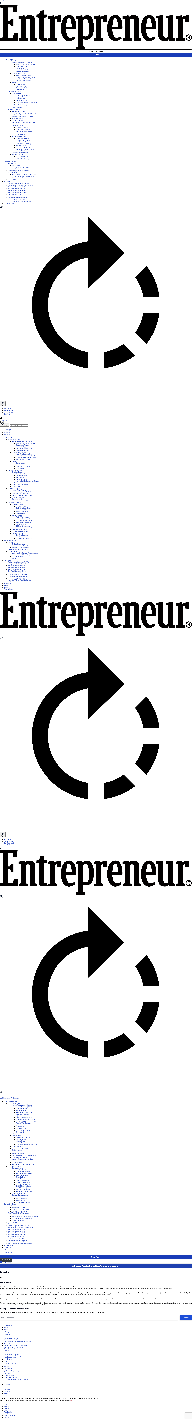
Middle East (8, 1414)
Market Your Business (19, 136)
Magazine (7, 1333)
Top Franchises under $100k (17, 190)
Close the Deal (20, 135)
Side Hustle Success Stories (20, 169)
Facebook (7, 1384)
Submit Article (8, 410)
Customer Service (17, 120)
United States (8, 1405)
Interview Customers (22, 72)
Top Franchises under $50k (16, 189)
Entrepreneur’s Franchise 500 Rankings (20, 185)
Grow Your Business (14, 124)
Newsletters (7, 583)
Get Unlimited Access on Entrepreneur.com (17, 1342)
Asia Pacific (8, 1412)
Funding (14, 82)
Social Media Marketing (23, 144)
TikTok (6, 1393)
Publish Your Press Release (12, 1340)
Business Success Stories (20, 153)
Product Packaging (22, 100)
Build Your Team (17, 104)
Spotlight (7, 1335)
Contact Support (9, 1375)
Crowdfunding (20, 90)
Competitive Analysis (23, 66)
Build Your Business (10, 59)
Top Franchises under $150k (17, 192)
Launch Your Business (15, 91)
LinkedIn (7, 1388)
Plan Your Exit (20, 158)
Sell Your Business (22, 156)
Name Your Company (23, 95)
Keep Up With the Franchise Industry (20, 201)
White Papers (8, 1326)
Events (6, 1327)
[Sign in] (1, 1092)
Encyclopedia (8, 1262)
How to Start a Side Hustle (20, 167)
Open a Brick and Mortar (20, 106)
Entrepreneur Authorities (12, 1354)
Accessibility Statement (11, 1372)
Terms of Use (8, 1366)
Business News (9, 203)
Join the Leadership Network (13, 1338)
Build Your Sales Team (23, 129)
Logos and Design (22, 97)
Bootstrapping (20, 84)
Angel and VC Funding (23, 88)
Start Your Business (14, 61)
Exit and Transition (18, 154)
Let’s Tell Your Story (10, 1363)
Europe (6, 1417)
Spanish (6, 1406)
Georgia (6, 1408)
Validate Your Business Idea (25, 70)
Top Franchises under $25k (16, 187)
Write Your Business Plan (24, 75)
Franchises (7, 181)
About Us (7, 1351)
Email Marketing (21, 145)
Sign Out (7, 414)
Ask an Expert (8, 1359)
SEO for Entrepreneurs (23, 147)
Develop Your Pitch (22, 127)
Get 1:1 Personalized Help (16, 199)
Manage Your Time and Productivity (23, 122)
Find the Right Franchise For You (18, 183)
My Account (8, 408)
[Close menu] (1, 1095)
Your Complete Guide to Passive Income (25, 174)
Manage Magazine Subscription (14, 1347)
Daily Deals (8, 1361)
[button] (96, 848)
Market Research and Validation (22, 63)
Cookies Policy (9, 1370)
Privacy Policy (8, 1368)
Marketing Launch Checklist (25, 149)
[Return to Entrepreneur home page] (96, 48)
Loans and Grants (21, 86)
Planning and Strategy (19, 73)
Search (2, 422)
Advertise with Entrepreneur (13, 1349)
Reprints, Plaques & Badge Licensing (16, 1379)
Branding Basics (17, 93)
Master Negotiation (22, 133)
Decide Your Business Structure (26, 79)
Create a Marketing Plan (23, 140)
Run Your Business (14, 109)
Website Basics (21, 99)
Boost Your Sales (17, 126)
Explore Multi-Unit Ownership (18, 198)
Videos (6, 587)
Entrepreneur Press (10, 1358)
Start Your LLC (9, 412)
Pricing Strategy (21, 68)
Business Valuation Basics (24, 160)
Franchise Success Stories (16, 194)
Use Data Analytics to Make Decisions (24, 113)
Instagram (7, 1391)
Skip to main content (6, 1)
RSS (5, 1395)
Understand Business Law (20, 115)
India (5, 1410)
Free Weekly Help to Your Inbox (18, 171)
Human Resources (18, 118)
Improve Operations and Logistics (22, 117)
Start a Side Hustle (10, 162)
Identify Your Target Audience (25, 64)
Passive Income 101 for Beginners (23, 176)
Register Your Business (23, 81)
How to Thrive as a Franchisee (17, 196)
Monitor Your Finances (19, 111)
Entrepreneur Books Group (12, 1356)
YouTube (7, 1390)
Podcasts (7, 585)
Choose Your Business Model (25, 77)
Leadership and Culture (19, 151)
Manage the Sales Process (24, 131)
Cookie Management (10, 1377)
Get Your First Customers (24, 142)
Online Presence (17, 108)
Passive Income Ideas (19, 178)
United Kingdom (9, 1415)
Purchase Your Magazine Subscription (16, 1345)
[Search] (1, 208)
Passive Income (13, 172)
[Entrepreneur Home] (1, 1262)
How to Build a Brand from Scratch (27, 102)
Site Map (7, 1374)
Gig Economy (12, 180)
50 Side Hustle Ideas (18, 165)
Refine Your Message (23, 138)
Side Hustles (12, 163)
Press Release (8, 589)
